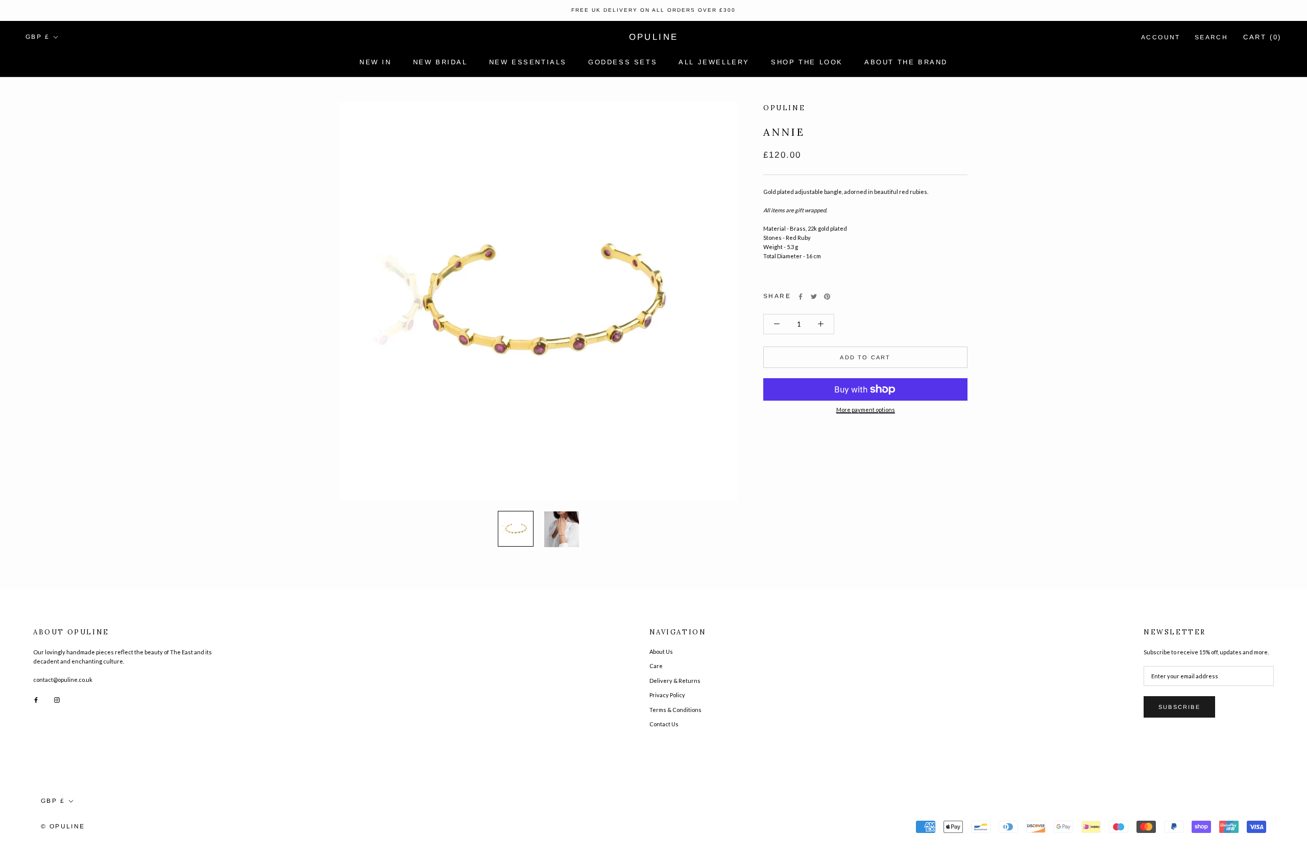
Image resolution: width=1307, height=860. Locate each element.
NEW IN (375, 62)
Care (656, 665)
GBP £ (38, 36)
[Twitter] (814, 296)
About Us (661, 651)
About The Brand (906, 62)
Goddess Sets (622, 62)
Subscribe (1179, 707)
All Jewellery (714, 62)
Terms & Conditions (675, 709)
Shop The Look (807, 62)
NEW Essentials (528, 62)
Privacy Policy (667, 695)
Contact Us (664, 724)
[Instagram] (57, 699)
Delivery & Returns (674, 680)
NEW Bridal (440, 62)
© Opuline (63, 826)
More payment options (865, 409)
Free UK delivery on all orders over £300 (653, 10)
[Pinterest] (827, 296)
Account (1160, 37)
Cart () (1262, 37)
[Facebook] (800, 296)
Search (1211, 37)
